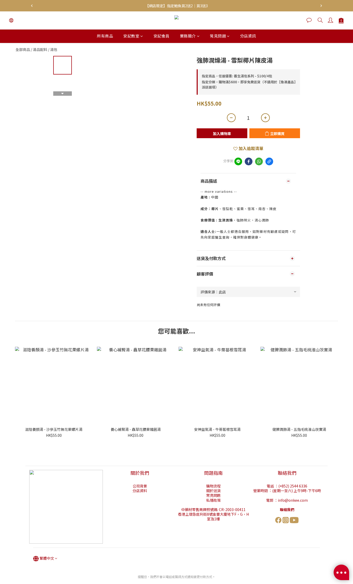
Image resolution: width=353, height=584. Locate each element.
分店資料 (140, 490)
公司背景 (140, 486)
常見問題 (218, 36)
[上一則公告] (31, 5)
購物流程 (213, 486)
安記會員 (162, 36)
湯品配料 (40, 49)
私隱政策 (213, 500)
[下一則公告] (321, 5)
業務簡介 (188, 36)
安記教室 (131, 36)
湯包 (53, 49)
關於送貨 (213, 490)
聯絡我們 (287, 509)
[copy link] (269, 161)
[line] (238, 161)
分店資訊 (248, 36)
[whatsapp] (259, 161)
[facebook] (248, 161)
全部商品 (23, 49)
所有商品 (105, 36)
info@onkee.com (293, 500)
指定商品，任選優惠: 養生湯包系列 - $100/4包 (237, 75)
